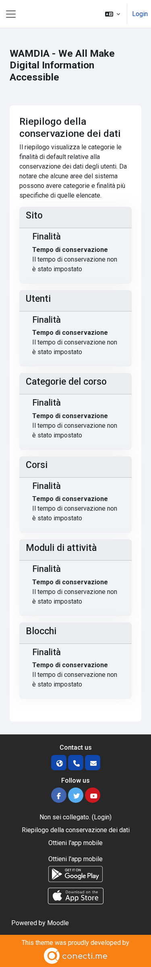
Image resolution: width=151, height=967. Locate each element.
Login (140, 14)
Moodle (58, 923)
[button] (112, 14)
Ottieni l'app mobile (75, 843)
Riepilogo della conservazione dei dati (76, 830)
